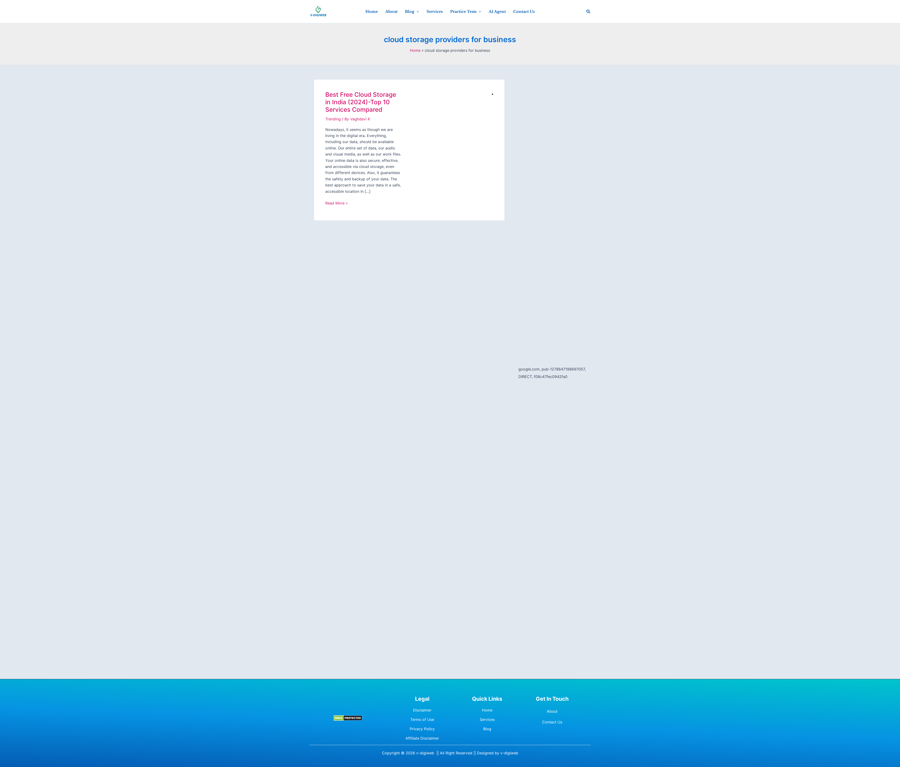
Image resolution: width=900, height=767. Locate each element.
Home (487, 710)
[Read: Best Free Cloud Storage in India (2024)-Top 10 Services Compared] (492, 94)
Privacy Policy (422, 728)
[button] (416, 11)
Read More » (336, 203)
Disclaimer (422, 710)
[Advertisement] (552, 150)
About (552, 711)
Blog (487, 728)
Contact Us (552, 722)
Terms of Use (422, 719)
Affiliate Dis (415, 738)
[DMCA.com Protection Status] (348, 718)
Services (487, 719)
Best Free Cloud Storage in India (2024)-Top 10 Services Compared (360, 102)
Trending (333, 119)
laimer (433, 738)
